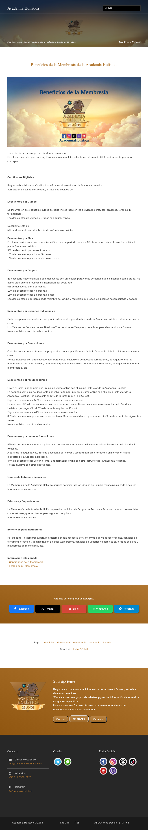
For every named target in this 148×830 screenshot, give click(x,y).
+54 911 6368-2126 (20, 777)
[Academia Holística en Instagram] (113, 761)
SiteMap (64, 822)
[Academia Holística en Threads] (122, 761)
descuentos (63, 642)
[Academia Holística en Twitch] (113, 770)
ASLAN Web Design (105, 822)
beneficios (48, 642)
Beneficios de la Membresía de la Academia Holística (50, 42)
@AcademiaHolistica (20, 791)
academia (94, 642)
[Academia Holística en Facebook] (103, 761)
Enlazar (136, 42)
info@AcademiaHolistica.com (25, 763)
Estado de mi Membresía (23, 565)
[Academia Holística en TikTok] (132, 761)
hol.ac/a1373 (80, 649)
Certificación (13, 42)
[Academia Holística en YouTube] (103, 770)
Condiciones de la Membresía (26, 561)
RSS (77, 822)
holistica (107, 642)
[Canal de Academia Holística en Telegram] (57, 761)
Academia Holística (23, 8)
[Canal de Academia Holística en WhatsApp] (67, 761)
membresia (79, 642)
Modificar (124, 42)
